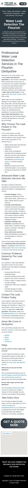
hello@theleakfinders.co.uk (10, 313)
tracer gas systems (14, 377)
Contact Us (8, 476)
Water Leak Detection (14, 11)
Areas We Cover (18, 476)
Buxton (7, 339)
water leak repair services (14, 94)
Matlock (7, 335)
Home (4, 11)
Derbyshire (10, 330)
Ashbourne (8, 341)
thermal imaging (7, 375)
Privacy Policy (14, 483)
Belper (7, 337)
